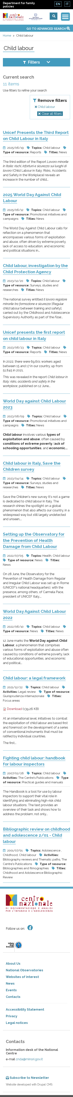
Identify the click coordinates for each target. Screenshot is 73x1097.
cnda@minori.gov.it (29, 1059)
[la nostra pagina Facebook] (30, 928)
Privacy (11, 1016)
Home (7, 35)
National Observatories (24, 970)
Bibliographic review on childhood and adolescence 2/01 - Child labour (36, 835)
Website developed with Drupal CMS (29, 1084)
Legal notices (17, 1023)
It (67, 4)
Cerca (53, 16)
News (10, 983)
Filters (34, 62)
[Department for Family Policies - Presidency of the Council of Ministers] (35, 16)
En (58, 4)
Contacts (13, 997)
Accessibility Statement (25, 1009)
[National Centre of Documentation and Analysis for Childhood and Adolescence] (13, 17)
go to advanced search (46, 28)
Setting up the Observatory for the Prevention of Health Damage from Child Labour (33, 540)
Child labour (46, 107)
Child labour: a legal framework (34, 678)
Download (14, 709)
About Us (13, 963)
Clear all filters (52, 114)
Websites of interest (22, 977)
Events (11, 990)
